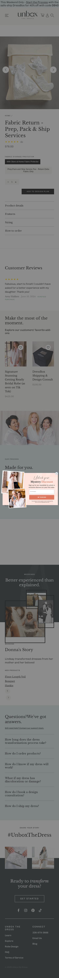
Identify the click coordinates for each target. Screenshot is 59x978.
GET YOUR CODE (42, 497)
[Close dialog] (56, 473)
